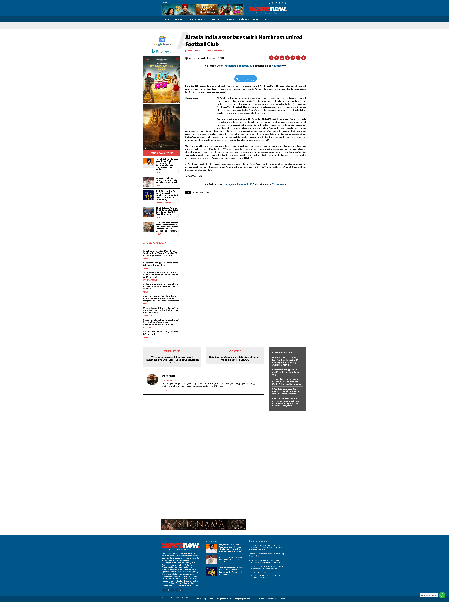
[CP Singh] (187, 58)
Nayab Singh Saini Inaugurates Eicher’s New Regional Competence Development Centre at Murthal (161, 322)
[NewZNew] (268, 10)
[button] (266, 19)
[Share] (279, 3)
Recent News (219, 51)
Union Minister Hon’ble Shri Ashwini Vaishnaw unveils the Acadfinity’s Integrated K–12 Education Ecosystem (167, 226)
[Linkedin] (273, 3)
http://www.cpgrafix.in (170, 380)
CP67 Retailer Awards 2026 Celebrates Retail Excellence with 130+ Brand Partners (167, 211)
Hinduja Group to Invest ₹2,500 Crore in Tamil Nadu (160, 333)
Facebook (243, 65)
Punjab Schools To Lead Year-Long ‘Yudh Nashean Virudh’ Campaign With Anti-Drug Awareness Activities (167, 164)
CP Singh (201, 58)
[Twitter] (283, 3)
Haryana (147, 327)
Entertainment (164, 202)
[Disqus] (203, 428)
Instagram (230, 65)
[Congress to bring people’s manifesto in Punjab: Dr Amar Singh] (148, 182)
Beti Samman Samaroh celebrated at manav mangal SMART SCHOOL (235, 358)
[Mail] (276, 3)
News (159, 172)
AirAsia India (198, 193)
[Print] (298, 57)
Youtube (277, 65)
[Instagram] (269, 3)
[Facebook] (266, 3)
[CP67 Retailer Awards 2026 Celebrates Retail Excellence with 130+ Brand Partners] (148, 212)
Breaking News (194, 51)
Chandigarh (211, 193)
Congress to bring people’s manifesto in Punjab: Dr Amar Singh (166, 180)
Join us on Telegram (246, 80)
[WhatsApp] (286, 3)
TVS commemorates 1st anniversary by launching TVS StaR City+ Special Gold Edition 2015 (172, 360)
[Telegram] (303, 57)
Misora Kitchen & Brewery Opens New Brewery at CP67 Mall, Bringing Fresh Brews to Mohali (160, 310)
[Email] (292, 57)
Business (207, 51)
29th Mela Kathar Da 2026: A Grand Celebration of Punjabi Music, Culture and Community (167, 195)
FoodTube (147, 316)
